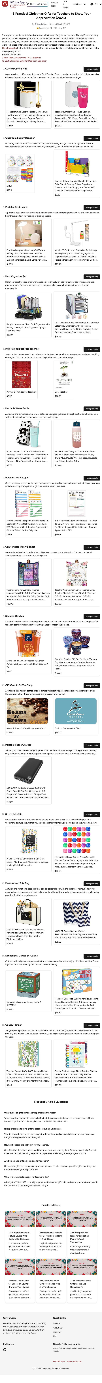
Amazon (57, 1332)
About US (57, 1327)
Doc (55, 1336)
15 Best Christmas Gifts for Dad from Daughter (24, 61)
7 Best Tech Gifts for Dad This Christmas (21, 57)
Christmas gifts (9, 48)
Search (56, 1323)
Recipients (77, 4)
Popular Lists (54, 4)
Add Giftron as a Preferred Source (67, 1361)
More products (92, 69)
